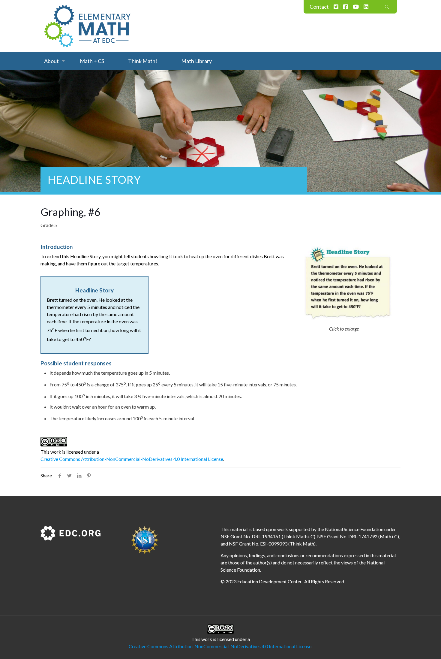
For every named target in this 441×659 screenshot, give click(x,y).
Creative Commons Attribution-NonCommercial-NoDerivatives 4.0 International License (131, 459)
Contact (319, 6)
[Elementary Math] (87, 26)
